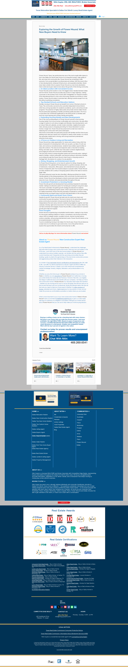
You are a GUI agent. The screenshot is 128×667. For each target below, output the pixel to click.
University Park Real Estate (40, 564)
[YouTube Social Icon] (65, 607)
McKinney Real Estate (38, 572)
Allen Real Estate (72, 564)
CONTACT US (62, 612)
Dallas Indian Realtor (38, 442)
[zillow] (55, 607)
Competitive (75, 637)
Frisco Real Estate (37, 570)
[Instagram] (62, 607)
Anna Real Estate (37, 580)
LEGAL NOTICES (64, 627)
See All (93, 360)
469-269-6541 (58, 6)
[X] (58, 607)
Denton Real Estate (73, 583)
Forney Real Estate (72, 589)
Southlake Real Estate (39, 566)
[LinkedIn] (75, 607)
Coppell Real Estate (73, 575)
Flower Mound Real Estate (45, 348)
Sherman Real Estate (38, 581)
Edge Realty (83, 637)
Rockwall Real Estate (73, 580)
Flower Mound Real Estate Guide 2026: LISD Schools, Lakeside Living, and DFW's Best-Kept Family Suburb (42, 376)
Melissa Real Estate (38, 578)
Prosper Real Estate (38, 577)
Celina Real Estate (37, 575)
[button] (37, 17)
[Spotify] (72, 607)
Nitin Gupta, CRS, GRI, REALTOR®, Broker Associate (75, 2)
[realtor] (52, 607)
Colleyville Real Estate (39, 569)
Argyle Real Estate (72, 569)
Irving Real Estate (72, 572)
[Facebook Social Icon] (68, 607)
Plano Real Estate (72, 567)
